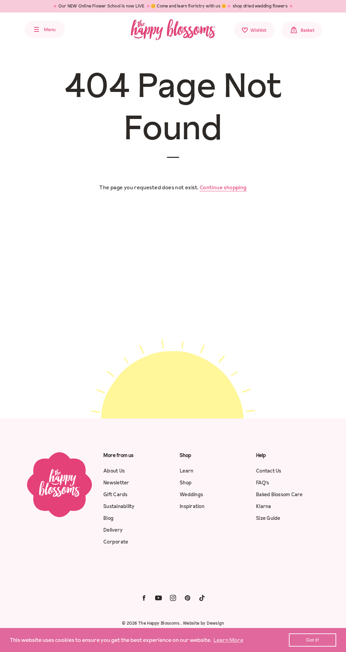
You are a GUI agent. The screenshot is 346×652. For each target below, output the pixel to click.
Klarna (263, 506)
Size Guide (268, 518)
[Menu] (11, 29)
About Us (114, 470)
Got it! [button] (312, 640)
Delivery (113, 530)
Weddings (191, 494)
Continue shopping (223, 187)
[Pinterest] (187, 597)
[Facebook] (144, 597)
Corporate (115, 541)
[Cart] (334, 30)
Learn (186, 470)
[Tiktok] (202, 597)
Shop (186, 482)
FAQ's (262, 482)
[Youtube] (158, 597)
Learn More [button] (228, 640)
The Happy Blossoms (159, 623)
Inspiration (192, 506)
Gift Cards (115, 494)
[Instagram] (173, 597)
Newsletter (116, 482)
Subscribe (213, 387)
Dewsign (215, 623)
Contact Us (268, 470)
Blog (108, 518)
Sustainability (119, 506)
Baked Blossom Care (279, 494)
